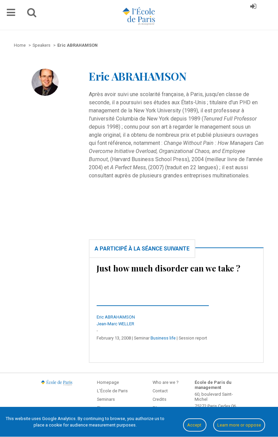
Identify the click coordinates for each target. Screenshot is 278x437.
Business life (163, 338)
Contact (160, 390)
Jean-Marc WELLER (115, 323)
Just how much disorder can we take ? (168, 268)
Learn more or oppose (239, 425)
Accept (194, 425)
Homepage (108, 382)
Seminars (106, 399)
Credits (159, 399)
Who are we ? (165, 382)
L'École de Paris (112, 390)
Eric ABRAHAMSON (116, 317)
